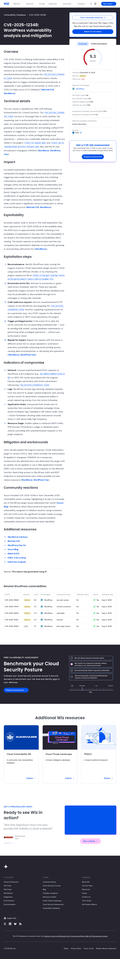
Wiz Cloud (7, 889)
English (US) (11, 918)
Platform (16, 4)
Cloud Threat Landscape (52, 901)
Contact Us (86, 897)
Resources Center (49, 897)
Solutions (29, 4)
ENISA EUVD (13, 553)
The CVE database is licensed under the (60, 936)
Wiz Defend (8, 893)
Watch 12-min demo (93, 31)
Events (84, 893)
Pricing (42, 4)
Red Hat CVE (48, 89)
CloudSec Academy (50, 893)
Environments (9, 901)
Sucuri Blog (13, 549)
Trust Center (86, 901)
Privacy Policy (76, 948)
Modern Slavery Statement (106, 948)
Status (66, 948)
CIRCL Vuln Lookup (17, 557)
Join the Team (87, 886)
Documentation (9, 904)
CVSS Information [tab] (99, 44)
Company (81, 4)
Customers (67, 4)
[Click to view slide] (4, 843)
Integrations (8, 897)
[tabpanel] (92, 91)
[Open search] (91, 4)
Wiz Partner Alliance (89, 904)
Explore (29, 778)
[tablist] (92, 44)
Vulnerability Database (15, 14)
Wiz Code (7, 886)
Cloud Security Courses (52, 886)
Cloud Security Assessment (53, 904)
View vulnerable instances (91, 17)
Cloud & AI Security (11, 882)
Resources (53, 4)
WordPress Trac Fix (17, 545)
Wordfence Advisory (18, 537)
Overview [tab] (83, 44)
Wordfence (9, 93)
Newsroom (86, 889)
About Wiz (86, 882)
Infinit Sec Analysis (17, 562)
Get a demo (107, 4)
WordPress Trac (28, 354)
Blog (44, 889)
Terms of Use (89, 948)
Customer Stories (49, 882)
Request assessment (93, 156)
